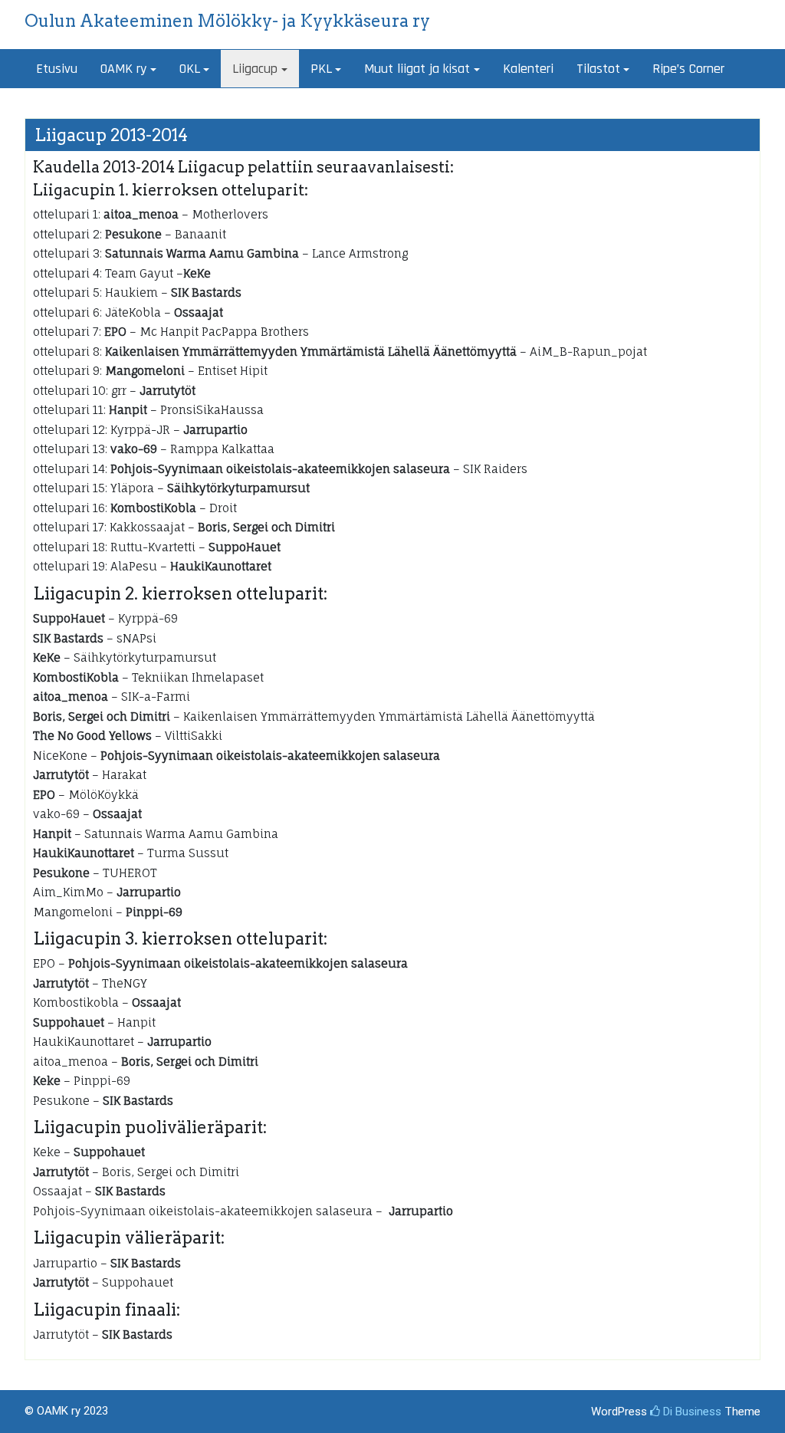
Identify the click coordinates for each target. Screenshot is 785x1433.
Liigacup (255, 68)
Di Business (690, 1411)
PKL (321, 68)
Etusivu (56, 68)
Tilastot (598, 68)
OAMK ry (123, 68)
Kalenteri (528, 68)
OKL (189, 68)
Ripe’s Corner (688, 68)
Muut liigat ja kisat (417, 68)
